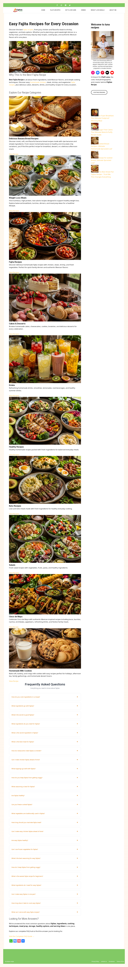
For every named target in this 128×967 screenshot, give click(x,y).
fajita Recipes (55, 10)
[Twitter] (70, 5)
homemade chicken (38, 82)
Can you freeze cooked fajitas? (22, 804)
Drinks (83, 10)
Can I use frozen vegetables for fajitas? (25, 849)
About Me (113, 10)
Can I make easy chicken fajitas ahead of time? (27, 831)
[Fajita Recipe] (18, 10)
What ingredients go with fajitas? (23, 706)
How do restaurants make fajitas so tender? (26, 751)
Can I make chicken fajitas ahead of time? (26, 760)
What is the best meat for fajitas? (23, 742)
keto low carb (70, 10)
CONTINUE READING (99, 92)
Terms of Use (120, 961)
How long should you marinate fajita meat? (26, 822)
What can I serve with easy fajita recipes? (26, 912)
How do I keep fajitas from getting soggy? (26, 867)
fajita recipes (28, 29)
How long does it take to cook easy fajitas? (26, 903)
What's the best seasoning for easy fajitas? (26, 858)
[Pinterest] (65, 5)
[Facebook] (57, 5)
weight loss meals (97, 10)
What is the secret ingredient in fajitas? (25, 733)
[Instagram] (61, 5)
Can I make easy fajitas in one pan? (24, 894)
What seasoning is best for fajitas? (23, 787)
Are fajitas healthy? (18, 795)
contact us (104, 961)
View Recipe (13, 154)
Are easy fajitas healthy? (20, 840)
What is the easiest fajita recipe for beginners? (27, 876)
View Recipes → (15, 272)
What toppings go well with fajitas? (24, 769)
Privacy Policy (95, 961)
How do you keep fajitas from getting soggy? (27, 778)
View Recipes (14, 211)
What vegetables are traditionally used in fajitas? (28, 813)
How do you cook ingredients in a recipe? (26, 697)
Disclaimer (112, 961)
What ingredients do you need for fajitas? (26, 724)
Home (43, 10)
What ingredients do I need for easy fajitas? (26, 885)
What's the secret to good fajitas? (23, 715)
